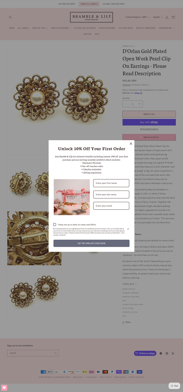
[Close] (131, 143)
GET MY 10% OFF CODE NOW (91, 243)
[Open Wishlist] (4, 388)
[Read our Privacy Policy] (128, 229)
